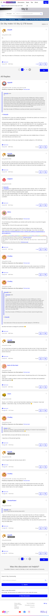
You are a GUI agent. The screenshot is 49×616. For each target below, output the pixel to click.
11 (4, 444)
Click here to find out (27, 237)
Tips (32, 2)
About (36, 2)
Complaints (16, 607)
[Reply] (45, 64)
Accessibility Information (30, 605)
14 (4, 528)
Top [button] (46, 603)
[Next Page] (29, 69)
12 (4, 466)
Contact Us (32, 607)
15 (4, 553)
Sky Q (24, 9)
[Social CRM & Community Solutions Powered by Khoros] (44, 612)
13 (4, 493)
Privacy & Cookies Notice (18, 605)
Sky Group (16, 608)
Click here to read (24, 242)
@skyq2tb (6, 93)
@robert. (6, 428)
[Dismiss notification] (27, 6)
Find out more (26, 89)
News (27, 2)
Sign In (45, 2)
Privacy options (17, 603)
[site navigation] (1, 2)
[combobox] (27, 13)
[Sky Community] (9, 2)
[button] (46, 29)
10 (4, 410)
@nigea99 (6, 188)
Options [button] (44, 24)
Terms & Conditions (31, 603)
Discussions (21, 2)
